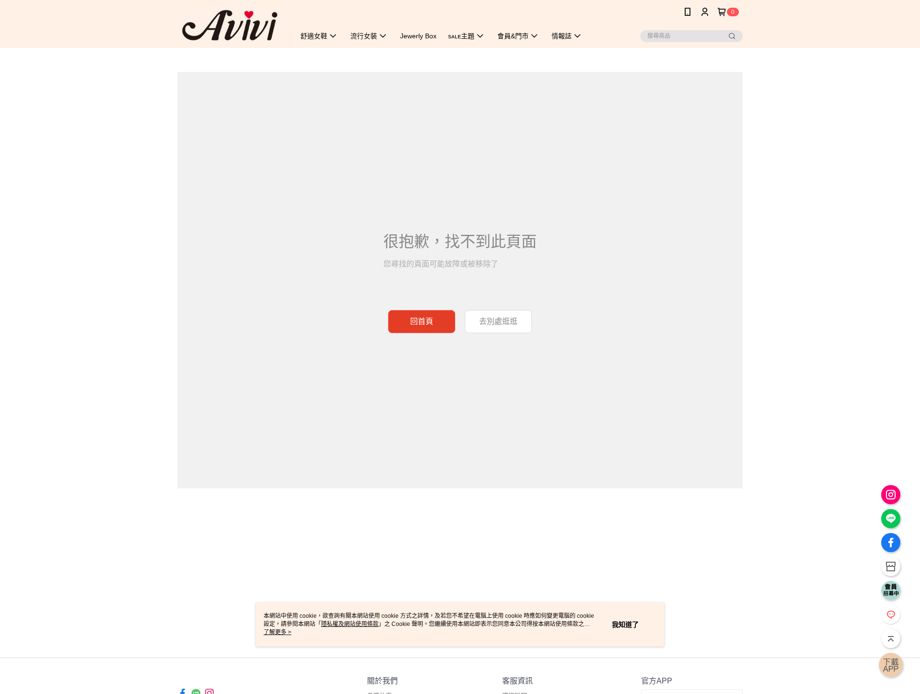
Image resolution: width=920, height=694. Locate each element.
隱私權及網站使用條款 (350, 624)
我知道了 (625, 624)
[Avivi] (230, 25)
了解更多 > (277, 632)
